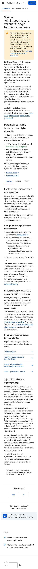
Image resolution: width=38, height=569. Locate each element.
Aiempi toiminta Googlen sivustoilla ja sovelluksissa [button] (14, 365)
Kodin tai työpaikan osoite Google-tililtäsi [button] (14, 358)
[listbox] (26, 181)
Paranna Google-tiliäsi (20, 8)
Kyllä (13, 495)
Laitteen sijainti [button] (10, 352)
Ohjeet (6, 532)
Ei (23, 495)
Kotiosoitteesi (11, 173)
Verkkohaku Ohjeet (14, 3)
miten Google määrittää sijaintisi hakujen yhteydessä (18, 115)
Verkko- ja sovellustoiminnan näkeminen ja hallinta (17, 539)
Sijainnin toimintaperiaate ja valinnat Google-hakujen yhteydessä (20, 546)
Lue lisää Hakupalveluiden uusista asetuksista (21, 53)
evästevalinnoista (11, 284)
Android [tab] (18, 181)
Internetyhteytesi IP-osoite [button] (14, 372)
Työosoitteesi (11, 176)
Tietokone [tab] (9, 181)
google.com (21, 235)
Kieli (7, 562)
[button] (3, 3)
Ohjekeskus (6, 8)
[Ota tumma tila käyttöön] (20, 564)
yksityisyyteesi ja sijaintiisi (14, 322)
